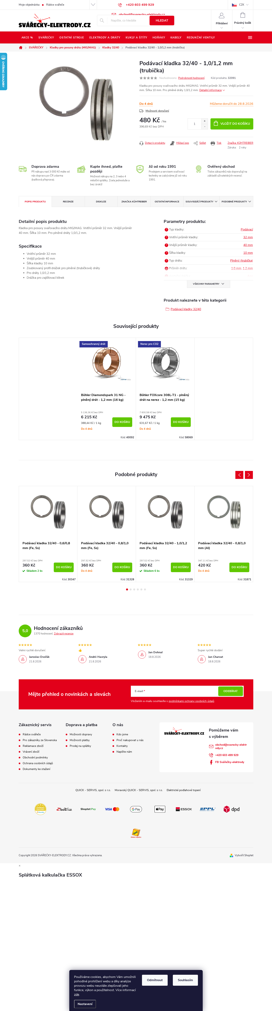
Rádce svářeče (55, 5)
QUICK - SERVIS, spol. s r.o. (93, 790)
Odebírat (230, 691)
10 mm (248, 253)
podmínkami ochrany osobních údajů (191, 701)
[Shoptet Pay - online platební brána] (88, 809)
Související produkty (199, 201)
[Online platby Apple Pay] (160, 809)
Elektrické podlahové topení (184, 790)
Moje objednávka (29, 5)
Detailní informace (210, 90)
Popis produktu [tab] (35, 201)
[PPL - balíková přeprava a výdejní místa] (208, 809)
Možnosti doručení (157, 111)
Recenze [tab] (68, 201)
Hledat (162, 20)
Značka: (240, 143)
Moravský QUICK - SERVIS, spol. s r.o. (139, 790)
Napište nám (124, 751)
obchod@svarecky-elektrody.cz (231, 746)
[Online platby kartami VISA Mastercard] (112, 809)
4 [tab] (138, 589)
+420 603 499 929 (226, 755)
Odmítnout (155, 980)
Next (249, 475)
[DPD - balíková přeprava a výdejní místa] (232, 809)
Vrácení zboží (31, 751)
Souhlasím (185, 980)
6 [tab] (145, 589)
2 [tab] (131, 589)
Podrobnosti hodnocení (191, 78)
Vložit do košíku (235, 124)
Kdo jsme (122, 734)
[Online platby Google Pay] (136, 809)
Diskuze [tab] (101, 201)
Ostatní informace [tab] (167, 201)
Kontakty (122, 746)
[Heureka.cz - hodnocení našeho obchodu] (40, 809)
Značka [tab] (134, 201)
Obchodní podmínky (35, 757)
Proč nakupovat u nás (130, 740)
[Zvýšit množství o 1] (204, 121)
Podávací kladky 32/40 (186, 309)
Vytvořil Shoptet (244, 855)
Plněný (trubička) (241, 261)
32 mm (248, 237)
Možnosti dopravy (81, 734)
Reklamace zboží (33, 746)
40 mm (248, 245)
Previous (239, 475)
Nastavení (85, 1004)
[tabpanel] (106, 389)
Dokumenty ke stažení (36, 769)
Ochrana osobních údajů (38, 763)
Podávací (247, 229)
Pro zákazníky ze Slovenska (40, 740)
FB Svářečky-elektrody (229, 762)
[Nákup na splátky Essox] (184, 809)
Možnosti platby (80, 740)
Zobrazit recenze (63, 633)
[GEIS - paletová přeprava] (136, 833)
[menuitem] (27, 37)
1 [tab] (127, 589)
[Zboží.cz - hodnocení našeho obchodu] (64, 809)
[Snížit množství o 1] (204, 126)
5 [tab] (141, 589)
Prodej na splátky (80, 746)
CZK (241, 5)
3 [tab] (134, 589)
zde (76, 994)
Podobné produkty (234, 201)
